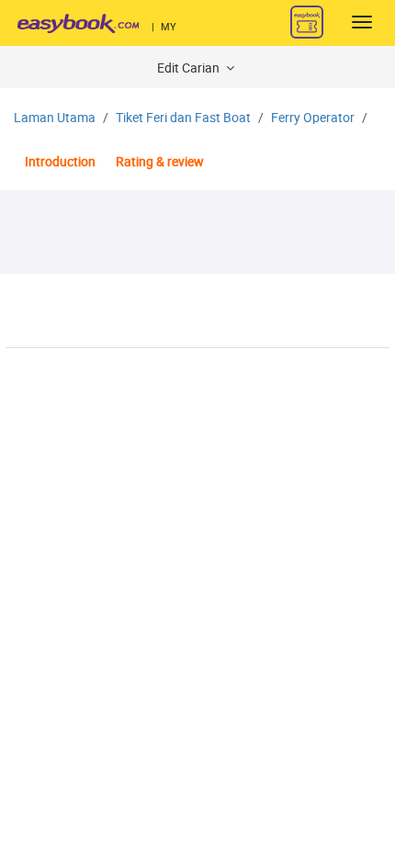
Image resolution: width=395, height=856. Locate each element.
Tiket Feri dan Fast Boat (183, 118)
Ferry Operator (313, 118)
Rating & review (160, 162)
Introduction (60, 162)
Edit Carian (189, 68)
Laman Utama (55, 118)
